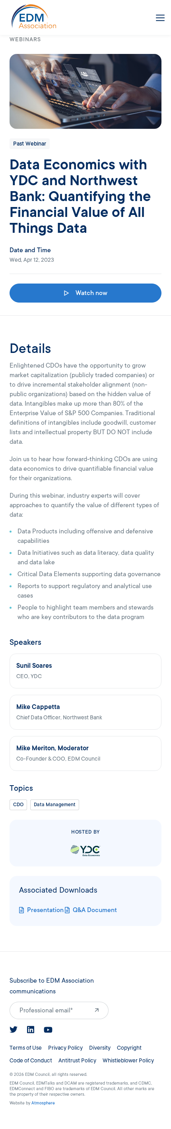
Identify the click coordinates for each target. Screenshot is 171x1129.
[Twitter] (13, 1029)
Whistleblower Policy (128, 1060)
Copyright (129, 1048)
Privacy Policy (65, 1048)
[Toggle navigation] (158, 16)
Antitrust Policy (77, 1060)
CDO (18, 804)
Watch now (91, 293)
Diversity (100, 1048)
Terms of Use (26, 1048)
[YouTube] (48, 1030)
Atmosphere (43, 1103)
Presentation (45, 910)
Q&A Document (95, 910)
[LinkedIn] (30, 1029)
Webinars (25, 39)
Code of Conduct (31, 1060)
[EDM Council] (34, 16)
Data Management (55, 804)
